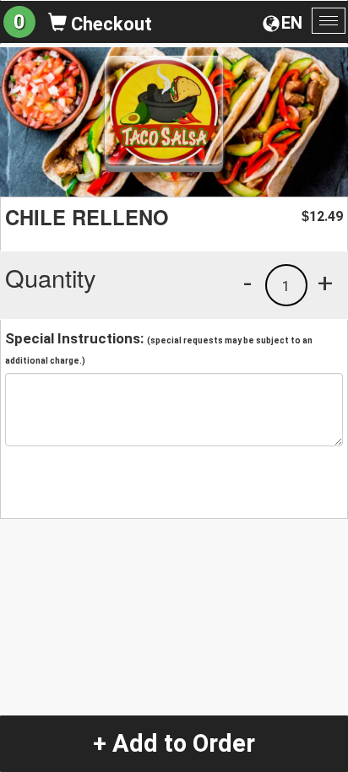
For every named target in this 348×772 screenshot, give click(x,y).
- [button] (247, 283)
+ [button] (325, 283)
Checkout (109, 24)
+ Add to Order (174, 743)
